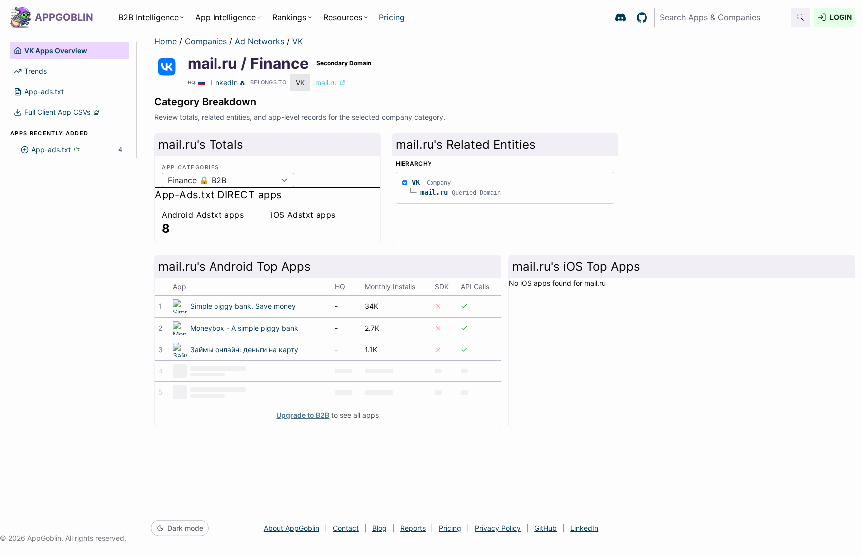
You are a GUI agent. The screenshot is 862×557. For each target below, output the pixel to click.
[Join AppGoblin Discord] (620, 17)
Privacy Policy (498, 528)
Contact (346, 528)
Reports (413, 528)
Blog (379, 528)
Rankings (289, 17)
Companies (207, 41)
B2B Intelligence (148, 17)
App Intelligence (225, 17)
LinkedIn (224, 82)
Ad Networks (261, 41)
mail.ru (434, 192)
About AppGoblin (291, 528)
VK (297, 41)
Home (165, 41)
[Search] (800, 17)
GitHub (545, 528)
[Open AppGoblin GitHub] (641, 17)
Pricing (392, 17)
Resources (342, 17)
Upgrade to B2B (302, 415)
